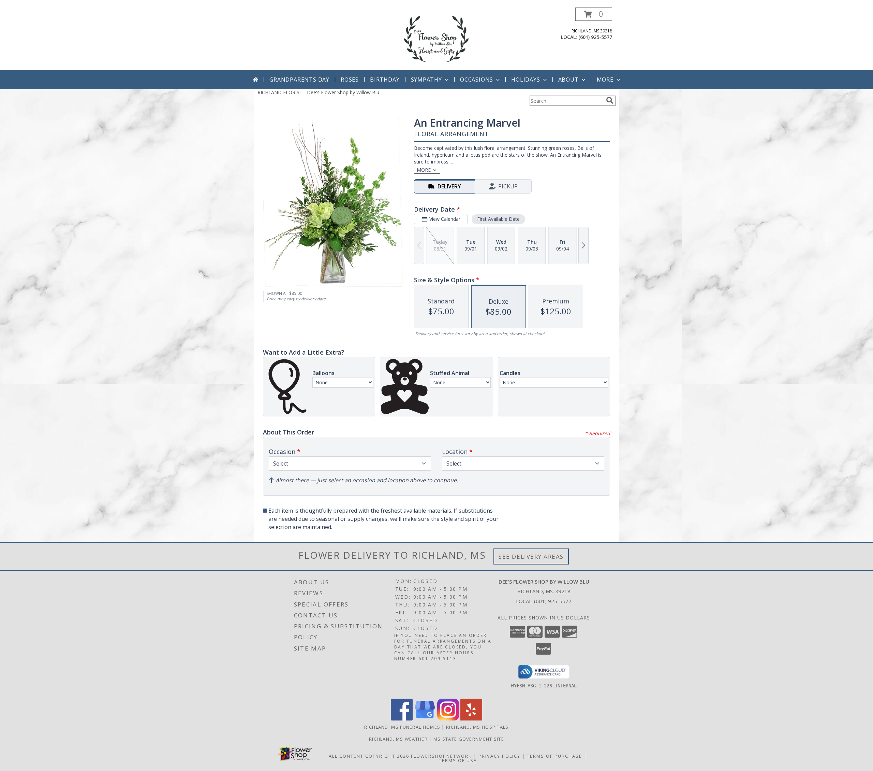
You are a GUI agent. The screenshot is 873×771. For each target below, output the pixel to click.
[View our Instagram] (448, 718)
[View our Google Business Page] (425, 718)
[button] (593, 14)
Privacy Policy (499, 756)
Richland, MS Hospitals (477, 727)
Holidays (525, 79)
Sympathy (426, 79)
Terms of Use (458, 760)
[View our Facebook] (402, 718)
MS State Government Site (468, 739)
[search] (609, 100)
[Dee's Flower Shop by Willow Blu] (436, 38)
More (605, 79)
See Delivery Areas (531, 556)
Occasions (476, 79)
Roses (350, 79)
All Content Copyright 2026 (369, 756)
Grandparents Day (299, 79)
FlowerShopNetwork (441, 756)
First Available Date (498, 219)
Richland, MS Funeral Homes (402, 727)
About (568, 79)
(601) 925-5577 (595, 37)
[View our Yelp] (471, 718)
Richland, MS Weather (398, 739)
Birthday (384, 79)
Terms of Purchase (554, 756)
